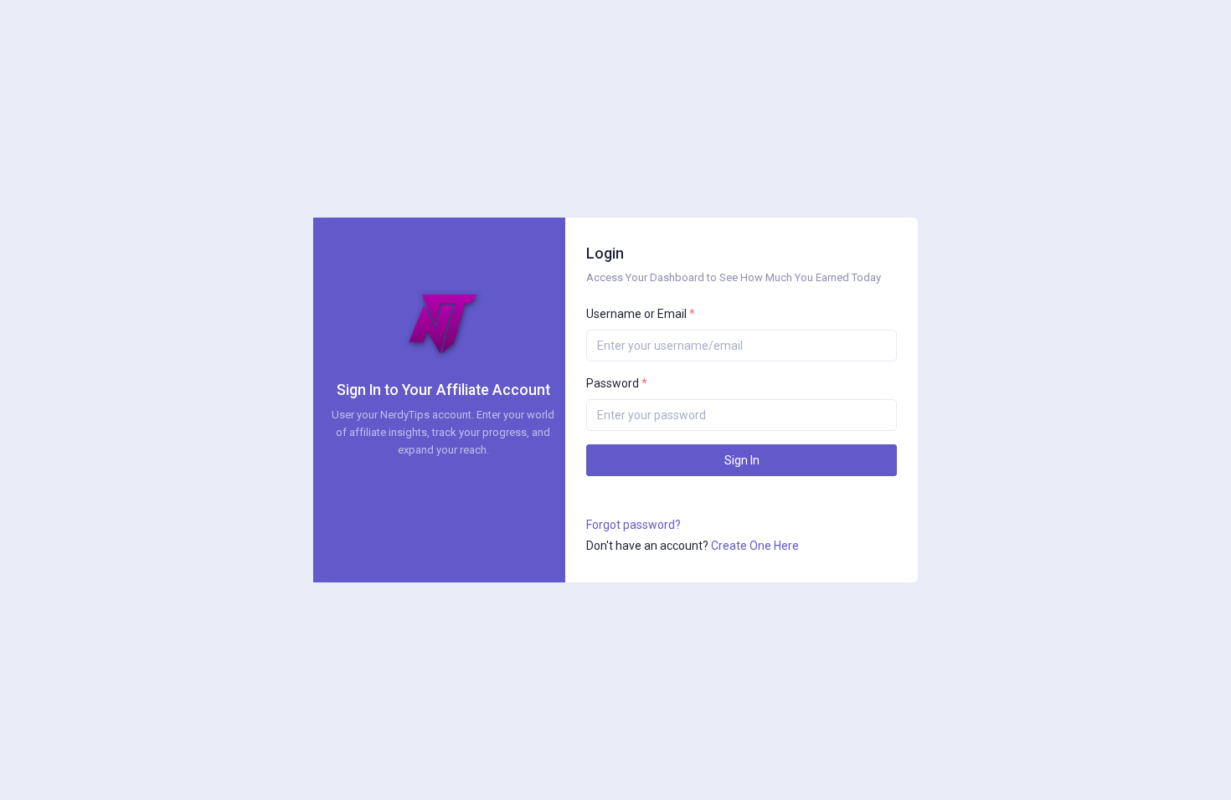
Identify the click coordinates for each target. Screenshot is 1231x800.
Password (616, 383)
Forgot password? (633, 524)
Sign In (742, 460)
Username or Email (640, 314)
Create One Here (755, 545)
